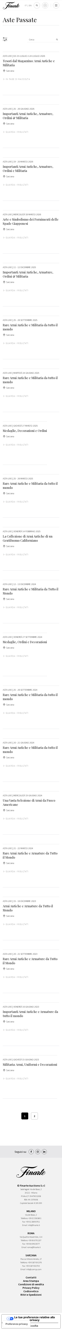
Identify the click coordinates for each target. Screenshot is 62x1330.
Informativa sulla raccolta (21, 1325)
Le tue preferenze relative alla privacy (34, 1319)
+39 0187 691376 (35, 1262)
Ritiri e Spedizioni (31, 1294)
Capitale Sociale (26, 1203)
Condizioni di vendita (31, 1284)
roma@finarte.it (34, 1247)
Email (24, 1225)
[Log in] (45, 5)
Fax (23, 1221)
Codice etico (31, 1291)
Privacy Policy (31, 1287)
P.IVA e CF (25, 1196)
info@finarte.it (34, 1225)
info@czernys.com (34, 1269)
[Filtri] (5, 39)
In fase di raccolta (18, 79)
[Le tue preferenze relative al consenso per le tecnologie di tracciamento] (16, 1324)
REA (25, 1199)
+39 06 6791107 (34, 1240)
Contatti (31, 1277)
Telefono (24, 1218)
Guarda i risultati (17, 132)
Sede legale (24, 1189)
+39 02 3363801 (34, 1218)
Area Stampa (31, 1281)
